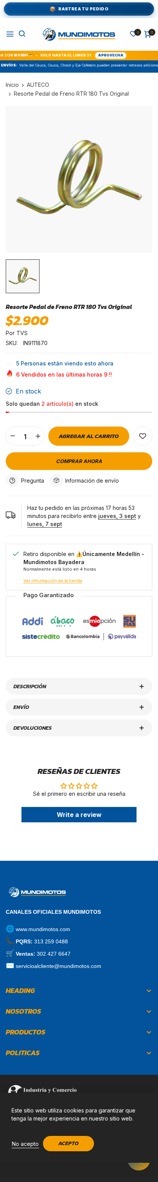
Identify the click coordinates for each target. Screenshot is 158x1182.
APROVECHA (100, 55)
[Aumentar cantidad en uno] (37, 436)
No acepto (25, 1143)
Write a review (79, 814)
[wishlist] (133, 34)
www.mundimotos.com (43, 929)
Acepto (68, 1143)
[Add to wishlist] (142, 436)
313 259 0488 (51, 941)
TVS (22, 333)
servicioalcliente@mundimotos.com (58, 966)
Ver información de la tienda (52, 580)
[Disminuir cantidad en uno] (12, 436)
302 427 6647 (54, 954)
